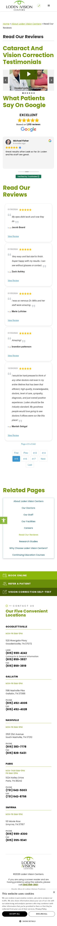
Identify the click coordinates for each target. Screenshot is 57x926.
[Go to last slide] (5, 80)
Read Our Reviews (28, 534)
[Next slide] (51, 80)
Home (6, 23)
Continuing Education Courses (28, 554)
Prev (26, 452)
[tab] (23, 93)
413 (35, 452)
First (16, 452)
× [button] (54, 892)
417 (34, 458)
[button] (3, 520)
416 (25, 458)
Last (30, 464)
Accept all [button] (14, 914)
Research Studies (28, 541)
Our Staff (28, 514)
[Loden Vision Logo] (28, 863)
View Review (13, 236)
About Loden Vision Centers (26, 23)
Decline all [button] (41, 914)
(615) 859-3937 (30, 884)
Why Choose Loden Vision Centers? (28, 548)
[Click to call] (39, 5)
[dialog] (28, 907)
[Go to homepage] (18, 5)
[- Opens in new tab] (9, 227)
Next (43, 458)
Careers (28, 528)
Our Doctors (28, 508)
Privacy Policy (41, 909)
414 (44, 452)
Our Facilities (28, 521)
